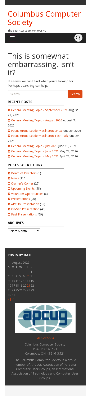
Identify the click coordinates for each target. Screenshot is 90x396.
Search (75, 94)
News (15, 178)
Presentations (20, 199)
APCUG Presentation (25, 204)
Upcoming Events (23, 188)
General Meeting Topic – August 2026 (36, 120)
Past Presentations (24, 214)
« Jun (11, 299)
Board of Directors (24, 173)
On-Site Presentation (25, 209)
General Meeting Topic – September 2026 (39, 110)
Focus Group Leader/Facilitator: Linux (36, 131)
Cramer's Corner (22, 183)
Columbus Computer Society (44, 18)
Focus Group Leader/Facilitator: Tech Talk (39, 136)
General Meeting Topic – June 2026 (35, 151)
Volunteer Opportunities (27, 194)
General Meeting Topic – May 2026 (35, 156)
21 (28, 285)
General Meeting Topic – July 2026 (34, 146)
